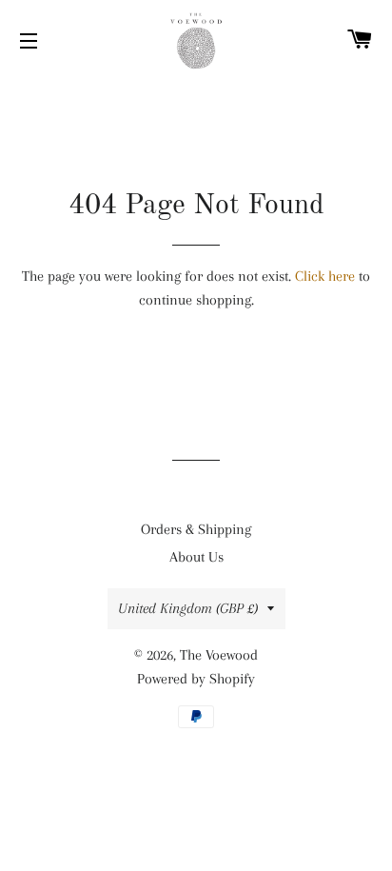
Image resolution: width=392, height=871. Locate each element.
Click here (325, 276)
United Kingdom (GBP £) (188, 608)
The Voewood (219, 654)
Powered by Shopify (196, 678)
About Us (196, 556)
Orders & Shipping (196, 529)
